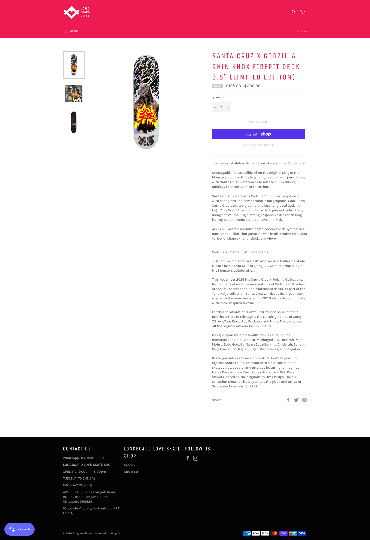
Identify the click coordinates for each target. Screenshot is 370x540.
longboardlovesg (83, 533)
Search (129, 465)
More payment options (258, 145)
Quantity (218, 97)
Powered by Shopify (107, 533)
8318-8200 (95, 458)
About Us (131, 472)
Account (302, 31)
